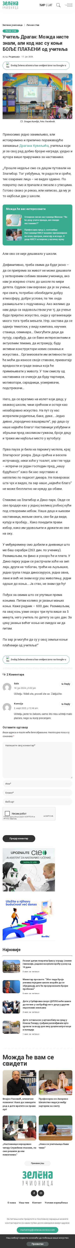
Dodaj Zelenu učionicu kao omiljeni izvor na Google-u (38, 65)
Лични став (10, 31)
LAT (50, 5)
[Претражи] (57, 5)
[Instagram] (41, 1193)
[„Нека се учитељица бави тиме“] (55, 1128)
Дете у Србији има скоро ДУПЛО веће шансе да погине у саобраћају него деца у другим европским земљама (47, 1004)
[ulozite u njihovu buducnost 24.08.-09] (29, 919)
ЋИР (42, 5)
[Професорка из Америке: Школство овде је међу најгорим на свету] (55, 1082)
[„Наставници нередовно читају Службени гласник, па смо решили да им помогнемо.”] (19, 1128)
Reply (67, 684)
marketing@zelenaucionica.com (37, 1229)
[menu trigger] (68, 5)
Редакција (14, 57)
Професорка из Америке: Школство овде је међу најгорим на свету (54, 1102)
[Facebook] (34, 1193)
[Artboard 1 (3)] (29, 869)
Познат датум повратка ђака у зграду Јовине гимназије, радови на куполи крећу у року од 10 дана (47, 963)
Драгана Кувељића (34, 146)
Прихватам (37, 1244)
